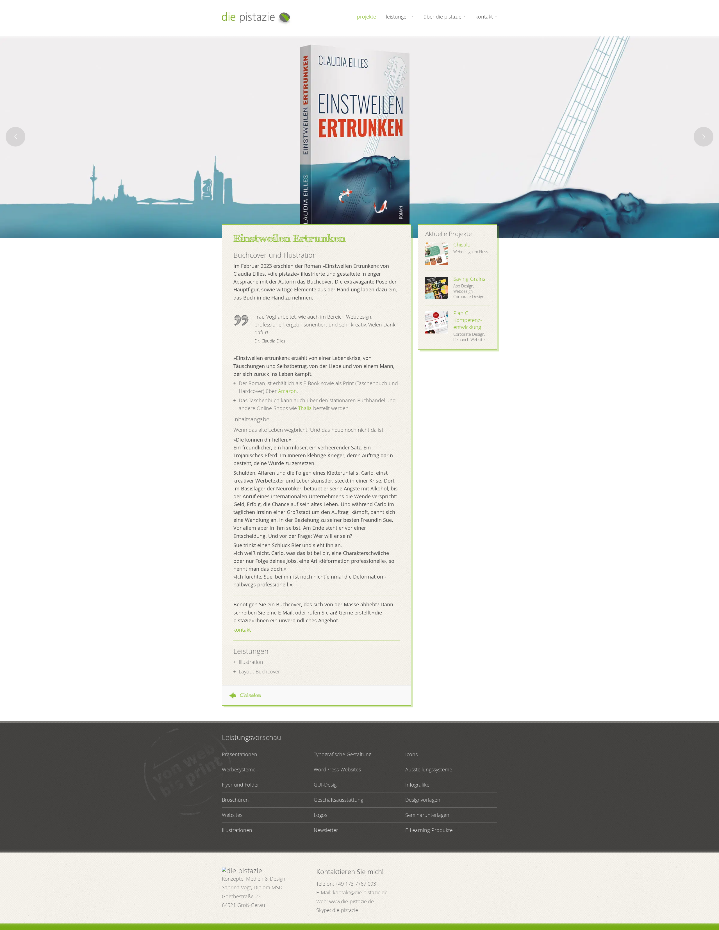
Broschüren (235, 799)
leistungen (397, 16)
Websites (232, 815)
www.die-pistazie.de (351, 901)
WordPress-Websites (337, 769)
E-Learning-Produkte (429, 830)
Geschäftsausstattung (338, 799)
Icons (411, 754)
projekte (366, 16)
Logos (320, 815)
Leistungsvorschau (251, 737)
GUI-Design (327, 784)
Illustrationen (237, 830)
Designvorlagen (422, 799)
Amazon (287, 391)
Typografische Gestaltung (342, 754)
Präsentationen (239, 754)
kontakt (484, 16)
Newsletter (326, 830)
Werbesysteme (239, 769)
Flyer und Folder (240, 784)
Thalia (305, 408)
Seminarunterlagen (427, 815)
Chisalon (250, 695)
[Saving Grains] (436, 288)
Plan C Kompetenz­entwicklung (467, 320)
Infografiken (419, 784)
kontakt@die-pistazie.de (360, 892)
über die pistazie (442, 16)
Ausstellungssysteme (428, 769)
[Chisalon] (436, 254)
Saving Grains (469, 278)
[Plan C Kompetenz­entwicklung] (436, 322)
